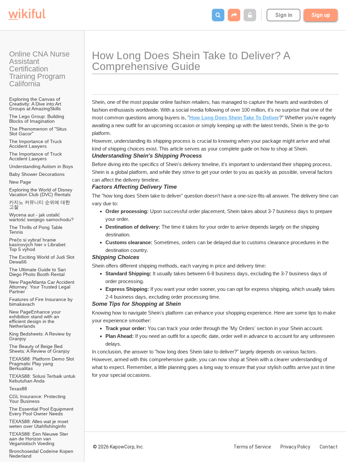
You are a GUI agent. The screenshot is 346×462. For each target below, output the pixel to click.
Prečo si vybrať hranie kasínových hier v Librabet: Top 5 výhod (38, 244)
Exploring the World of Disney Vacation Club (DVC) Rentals (41, 192)
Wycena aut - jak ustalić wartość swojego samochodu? (41, 217)
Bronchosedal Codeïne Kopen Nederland (42, 453)
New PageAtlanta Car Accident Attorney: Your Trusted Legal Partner (42, 286)
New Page (20, 182)
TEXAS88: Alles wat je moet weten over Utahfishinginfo (39, 424)
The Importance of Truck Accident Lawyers (36, 144)
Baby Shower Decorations (37, 174)
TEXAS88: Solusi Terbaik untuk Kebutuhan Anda (42, 378)
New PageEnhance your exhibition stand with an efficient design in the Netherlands (35, 319)
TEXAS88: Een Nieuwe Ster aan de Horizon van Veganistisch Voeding (39, 438)
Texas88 (18, 388)
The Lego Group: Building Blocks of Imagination (37, 119)
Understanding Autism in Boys (41, 166)
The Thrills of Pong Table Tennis (36, 230)
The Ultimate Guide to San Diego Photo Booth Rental (38, 272)
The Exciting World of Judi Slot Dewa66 (42, 259)
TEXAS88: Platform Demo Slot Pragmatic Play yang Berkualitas (42, 363)
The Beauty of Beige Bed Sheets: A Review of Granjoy (39, 349)
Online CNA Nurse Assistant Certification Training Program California (40, 69)
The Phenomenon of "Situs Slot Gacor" (38, 131)
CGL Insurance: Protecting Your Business (38, 399)
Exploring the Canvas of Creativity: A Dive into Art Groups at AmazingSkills (36, 103)
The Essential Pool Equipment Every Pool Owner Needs (42, 411)
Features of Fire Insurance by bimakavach (41, 302)
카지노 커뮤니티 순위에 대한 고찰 (40, 205)
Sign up (320, 15)
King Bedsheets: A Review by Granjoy (40, 336)
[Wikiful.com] (26, 14)
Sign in (283, 15)
